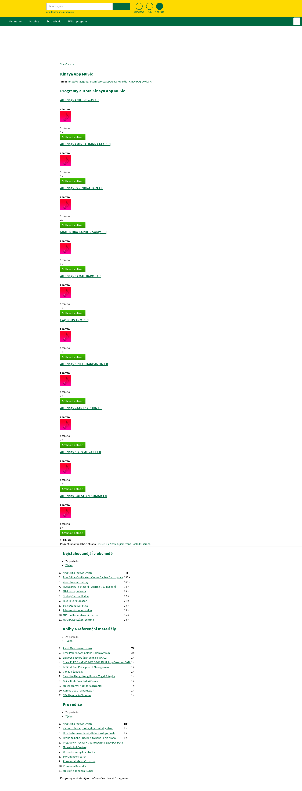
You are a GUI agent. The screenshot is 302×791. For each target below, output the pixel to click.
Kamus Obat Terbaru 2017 (78, 690)
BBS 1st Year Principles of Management (86, 667)
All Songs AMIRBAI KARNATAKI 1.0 (85, 144)
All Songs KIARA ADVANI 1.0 (80, 452)
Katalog (34, 21)
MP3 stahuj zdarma (74, 591)
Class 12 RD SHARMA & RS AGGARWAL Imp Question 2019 (97, 662)
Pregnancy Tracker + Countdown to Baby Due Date (93, 742)
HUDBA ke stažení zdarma (78, 619)
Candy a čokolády (73, 671)
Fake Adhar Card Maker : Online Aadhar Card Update (93, 577)
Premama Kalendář (74, 766)
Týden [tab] (69, 565)
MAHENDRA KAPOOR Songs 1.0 (83, 232)
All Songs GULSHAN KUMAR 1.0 (83, 496)
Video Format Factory (75, 582)
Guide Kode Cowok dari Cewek (80, 681)
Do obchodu (54, 21)
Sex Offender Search (74, 756)
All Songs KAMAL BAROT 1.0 (80, 276)
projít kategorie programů (60, 11)
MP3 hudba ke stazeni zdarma (80, 615)
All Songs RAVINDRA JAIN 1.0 (81, 188)
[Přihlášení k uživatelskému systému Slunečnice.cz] (296, 21)
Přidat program (77, 21)
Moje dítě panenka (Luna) (78, 770)
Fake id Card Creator (75, 601)
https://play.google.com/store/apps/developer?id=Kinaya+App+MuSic (109, 81)
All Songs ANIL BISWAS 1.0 (79, 100)
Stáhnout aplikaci (72, 137)
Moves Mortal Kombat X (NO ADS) (83, 685)
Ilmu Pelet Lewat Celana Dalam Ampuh (86, 653)
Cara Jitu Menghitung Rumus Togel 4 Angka (89, 676)
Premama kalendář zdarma (79, 761)
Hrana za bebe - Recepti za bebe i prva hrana (89, 738)
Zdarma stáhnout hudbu (77, 610)
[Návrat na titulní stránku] (23, 8)
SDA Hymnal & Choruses (77, 695)
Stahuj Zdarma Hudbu (76, 596)
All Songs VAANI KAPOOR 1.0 (81, 408)
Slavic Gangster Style (75, 605)
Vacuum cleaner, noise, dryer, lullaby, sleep (88, 728)
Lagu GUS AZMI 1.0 (74, 320)
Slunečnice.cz (67, 64)
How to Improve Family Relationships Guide (89, 733)
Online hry (15, 21)
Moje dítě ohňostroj (75, 747)
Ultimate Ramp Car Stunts (79, 752)
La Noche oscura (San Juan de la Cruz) (85, 657)
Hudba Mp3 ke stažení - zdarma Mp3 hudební (89, 586)
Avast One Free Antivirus (77, 572)
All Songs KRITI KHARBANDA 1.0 (84, 364)
